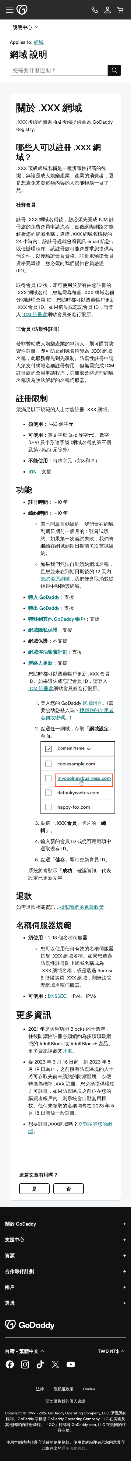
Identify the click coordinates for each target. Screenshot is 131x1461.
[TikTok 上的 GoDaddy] (40, 1367)
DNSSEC (57, 995)
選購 (10, 1302)
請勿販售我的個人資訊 (65, 1401)
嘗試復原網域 (55, 578)
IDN (32, 471)
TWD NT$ (108, 1351)
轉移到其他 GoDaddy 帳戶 (56, 618)
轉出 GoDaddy (43, 607)
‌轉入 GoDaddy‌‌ (43, 597)
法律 (40, 1389)
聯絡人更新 (40, 662)
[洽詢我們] (95, 10)
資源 (10, 1255)
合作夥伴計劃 (19, 1271)
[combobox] (58, 70)
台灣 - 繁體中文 (22, 1351)
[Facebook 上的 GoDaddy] (10, 1367)
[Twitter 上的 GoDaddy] (55, 1367)
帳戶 (10, 1287)
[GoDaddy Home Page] (30, 1325)
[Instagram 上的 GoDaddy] (25, 1367)
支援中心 (14, 1239)
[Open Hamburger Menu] (7, 9)
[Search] (114, 70)
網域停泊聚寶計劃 (47, 651)
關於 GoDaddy (20, 1223)
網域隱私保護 (43, 629)
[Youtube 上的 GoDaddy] (71, 1367)
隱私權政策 (63, 1389)
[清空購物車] (120, 9)
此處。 (69, 1050)
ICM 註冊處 (34, 314)
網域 (39, 42)
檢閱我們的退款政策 (82, 907)
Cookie (89, 1389)
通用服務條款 (73, 1448)
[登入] (107, 10)
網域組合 (92, 703)
